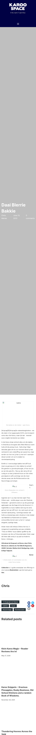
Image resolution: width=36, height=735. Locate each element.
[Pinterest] (32, 605)
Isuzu (13, 606)
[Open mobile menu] (18, 24)
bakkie (5, 606)
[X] (32, 602)
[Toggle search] (27, 18)
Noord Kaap (7, 610)
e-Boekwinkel (13, 570)
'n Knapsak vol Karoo (10, 602)
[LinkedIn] (28, 605)
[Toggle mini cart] (23, 18)
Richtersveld (19, 610)
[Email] (28, 608)
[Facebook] (28, 602)
